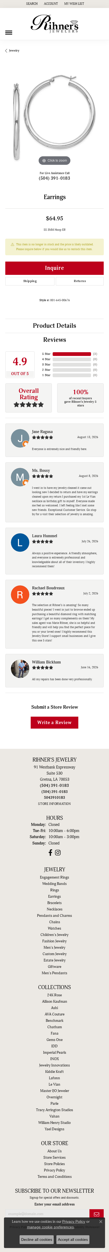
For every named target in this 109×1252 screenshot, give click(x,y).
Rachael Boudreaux (48, 588)
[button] (31, 4)
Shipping (30, 281)
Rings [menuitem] (54, 890)
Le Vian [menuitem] (54, 1084)
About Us (54, 1151)
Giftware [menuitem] (54, 966)
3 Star (46, 365)
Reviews (54, 340)
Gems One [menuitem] (55, 1039)
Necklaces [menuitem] (54, 909)
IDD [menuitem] (54, 1046)
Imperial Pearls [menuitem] (54, 1052)
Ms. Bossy (41, 470)
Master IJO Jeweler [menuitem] (54, 1091)
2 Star (46, 370)
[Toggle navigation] (8, 30)
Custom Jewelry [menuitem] (55, 954)
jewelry (14, 51)
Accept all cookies (73, 1239)
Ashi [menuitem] (54, 1008)
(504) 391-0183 (54, 178)
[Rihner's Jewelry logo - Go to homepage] (54, 24)
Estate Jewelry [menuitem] (55, 960)
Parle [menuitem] (54, 1103)
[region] (54, 117)
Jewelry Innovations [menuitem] (54, 1065)
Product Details (54, 326)
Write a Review (54, 723)
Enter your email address (54, 1204)
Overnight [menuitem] (54, 1097)
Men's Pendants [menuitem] (54, 973)
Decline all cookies (36, 1239)
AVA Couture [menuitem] (55, 1014)
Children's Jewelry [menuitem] (54, 934)
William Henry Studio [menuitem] (54, 1122)
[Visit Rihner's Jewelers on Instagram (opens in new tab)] (58, 853)
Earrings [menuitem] (54, 896)
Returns (80, 281)
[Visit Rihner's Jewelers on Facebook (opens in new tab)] (50, 853)
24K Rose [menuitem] (54, 995)
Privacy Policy (54, 1170)
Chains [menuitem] (54, 922)
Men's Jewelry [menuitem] (54, 947)
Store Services (54, 1157)
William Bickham (46, 662)
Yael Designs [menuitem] (54, 1129)
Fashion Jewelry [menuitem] (54, 941)
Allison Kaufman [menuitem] (54, 1001)
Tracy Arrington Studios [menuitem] (54, 1110)
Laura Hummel (44, 536)
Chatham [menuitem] (54, 1027)
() (95, 354)
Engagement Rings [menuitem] (54, 877)
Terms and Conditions (55, 1176)
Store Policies (54, 1164)
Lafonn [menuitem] (54, 1078)
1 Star (46, 375)
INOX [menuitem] (54, 1059)
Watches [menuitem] (54, 928)
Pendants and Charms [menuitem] (54, 915)
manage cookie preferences (50, 1227)
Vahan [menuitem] (54, 1116)
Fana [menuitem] (54, 1033)
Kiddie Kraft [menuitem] (54, 1071)
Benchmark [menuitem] (54, 1020)
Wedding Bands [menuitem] (54, 883)
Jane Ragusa (42, 431)
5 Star (46, 354)
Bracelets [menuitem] (54, 903)
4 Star (46, 359)
